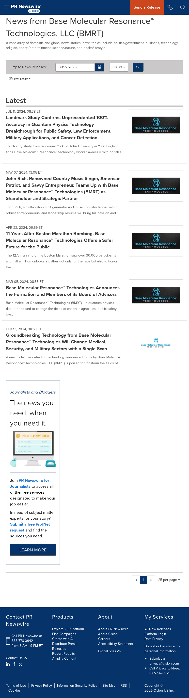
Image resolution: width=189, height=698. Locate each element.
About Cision (108, 634)
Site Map (108, 685)
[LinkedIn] (8, 664)
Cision (158, 690)
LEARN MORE (33, 550)
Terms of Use (16, 685)
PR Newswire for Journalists (29, 483)
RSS (124, 685)
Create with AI (62, 638)
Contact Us (15, 658)
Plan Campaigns (64, 634)
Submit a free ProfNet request (30, 527)
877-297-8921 (159, 673)
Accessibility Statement (115, 643)
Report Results (63, 653)
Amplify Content (64, 658)
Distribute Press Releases (64, 646)
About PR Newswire (113, 629)
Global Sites (107, 651)
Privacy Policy (41, 685)
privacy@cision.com (164, 663)
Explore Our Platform (68, 629)
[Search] (182, 7)
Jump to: (28, 67)
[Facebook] (14, 664)
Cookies (14, 690)
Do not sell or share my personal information (162, 649)
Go (138, 67)
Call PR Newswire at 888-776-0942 (27, 638)
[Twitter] (20, 664)
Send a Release (147, 7)
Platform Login (155, 634)
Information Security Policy (77, 685)
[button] (99, 67)
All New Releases (157, 629)
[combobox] (118, 67)
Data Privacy (153, 638)
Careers (104, 638)
